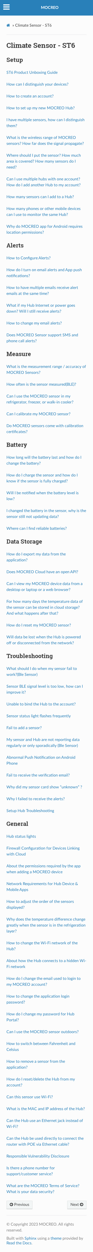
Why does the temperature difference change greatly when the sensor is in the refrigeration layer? (46, 925)
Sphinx (30, 1238)
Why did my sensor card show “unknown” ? (44, 787)
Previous (21, 1205)
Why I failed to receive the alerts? (35, 799)
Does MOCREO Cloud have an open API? (42, 572)
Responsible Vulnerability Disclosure (37, 1156)
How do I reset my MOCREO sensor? (38, 625)
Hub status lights (21, 836)
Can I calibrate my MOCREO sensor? (38, 414)
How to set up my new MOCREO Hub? (40, 108)
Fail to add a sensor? (24, 728)
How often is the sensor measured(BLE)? (41, 384)
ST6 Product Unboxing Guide (32, 73)
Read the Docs (18, 1243)
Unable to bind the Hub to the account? (41, 704)
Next (75, 1205)
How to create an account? (30, 96)
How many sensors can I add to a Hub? (40, 197)
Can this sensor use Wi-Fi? (29, 1097)
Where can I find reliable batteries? (36, 529)
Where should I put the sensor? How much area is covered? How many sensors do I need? (43, 161)
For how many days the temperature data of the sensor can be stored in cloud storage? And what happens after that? (44, 607)
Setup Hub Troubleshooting (30, 811)
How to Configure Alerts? (28, 258)
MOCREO (50, 8)
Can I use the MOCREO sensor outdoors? (42, 1032)
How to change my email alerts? (34, 323)
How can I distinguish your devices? (37, 84)
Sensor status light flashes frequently (38, 716)
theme (56, 1238)
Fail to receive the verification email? (38, 775)
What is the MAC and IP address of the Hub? (45, 1109)
